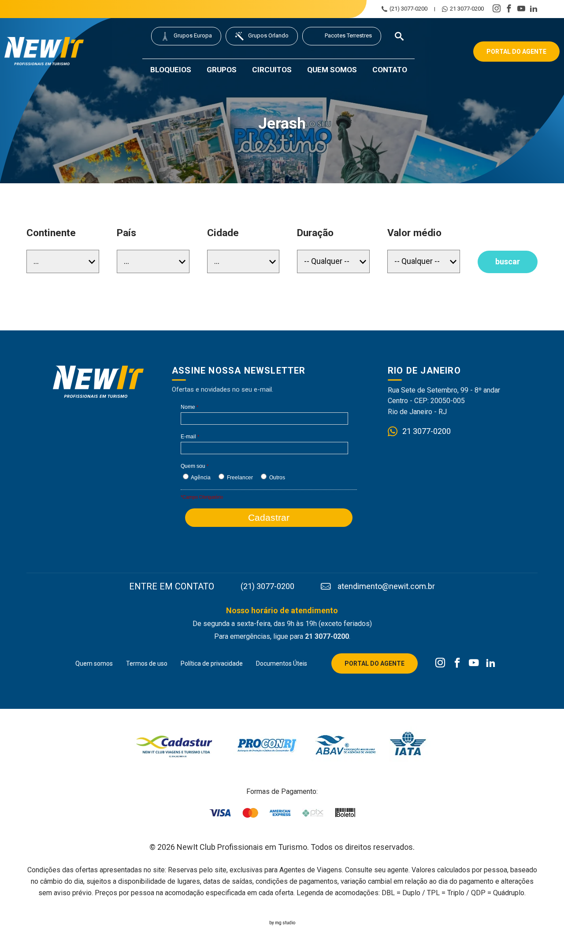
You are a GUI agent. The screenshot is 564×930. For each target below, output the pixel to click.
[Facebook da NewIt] (457, 663)
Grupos (222, 69)
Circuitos (272, 69)
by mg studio (282, 922)
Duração (315, 232)
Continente (51, 232)
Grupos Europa (193, 35)
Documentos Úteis (281, 663)
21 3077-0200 (467, 9)
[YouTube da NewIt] (474, 663)
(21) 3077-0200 (408, 9)
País (126, 232)
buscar (507, 261)
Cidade (223, 232)
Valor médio (414, 232)
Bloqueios (170, 69)
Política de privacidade (212, 663)
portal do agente (516, 51)
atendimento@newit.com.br (386, 586)
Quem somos (332, 69)
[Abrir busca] (399, 36)
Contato (389, 69)
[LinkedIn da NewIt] (491, 663)
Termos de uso (146, 663)
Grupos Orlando (268, 35)
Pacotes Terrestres (348, 35)
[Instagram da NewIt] (440, 663)
